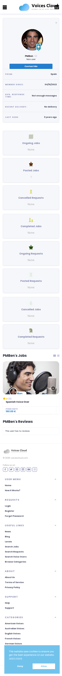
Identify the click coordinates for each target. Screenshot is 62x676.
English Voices (12, 633)
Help (7, 602)
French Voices (12, 638)
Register (9, 511)
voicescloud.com (19, 457)
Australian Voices (14, 628)
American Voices (14, 623)
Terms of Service (14, 582)
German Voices (13, 643)
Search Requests (14, 551)
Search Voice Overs (16, 556)
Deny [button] (20, 666)
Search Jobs (12, 546)
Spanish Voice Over (17, 402)
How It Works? (12, 490)
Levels (8, 541)
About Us (10, 577)
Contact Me (31, 66)
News (8, 531)
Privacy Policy (12, 587)
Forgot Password (14, 516)
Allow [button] (44, 666)
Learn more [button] (15, 658)
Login (8, 506)
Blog (7, 536)
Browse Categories (15, 561)
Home (8, 485)
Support (9, 608)
